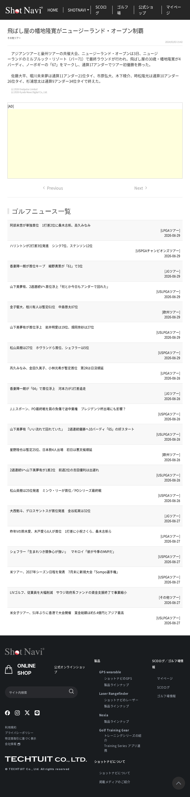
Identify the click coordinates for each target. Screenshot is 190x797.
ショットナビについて (114, 773)
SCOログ (101, 9)
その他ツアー (14, 38)
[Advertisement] (95, 143)
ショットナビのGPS (118, 678)
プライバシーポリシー (19, 733)
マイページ (173, 9)
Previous (55, 188)
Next (138, 188)
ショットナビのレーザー (121, 700)
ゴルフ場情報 (166, 696)
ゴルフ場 (122, 9)
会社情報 (10, 744)
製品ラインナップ (116, 685)
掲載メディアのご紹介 (114, 782)
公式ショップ (146, 9)
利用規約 (10, 727)
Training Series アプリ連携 (122, 748)
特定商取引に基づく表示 (20, 738)
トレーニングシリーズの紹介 (123, 737)
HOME (53, 9)
